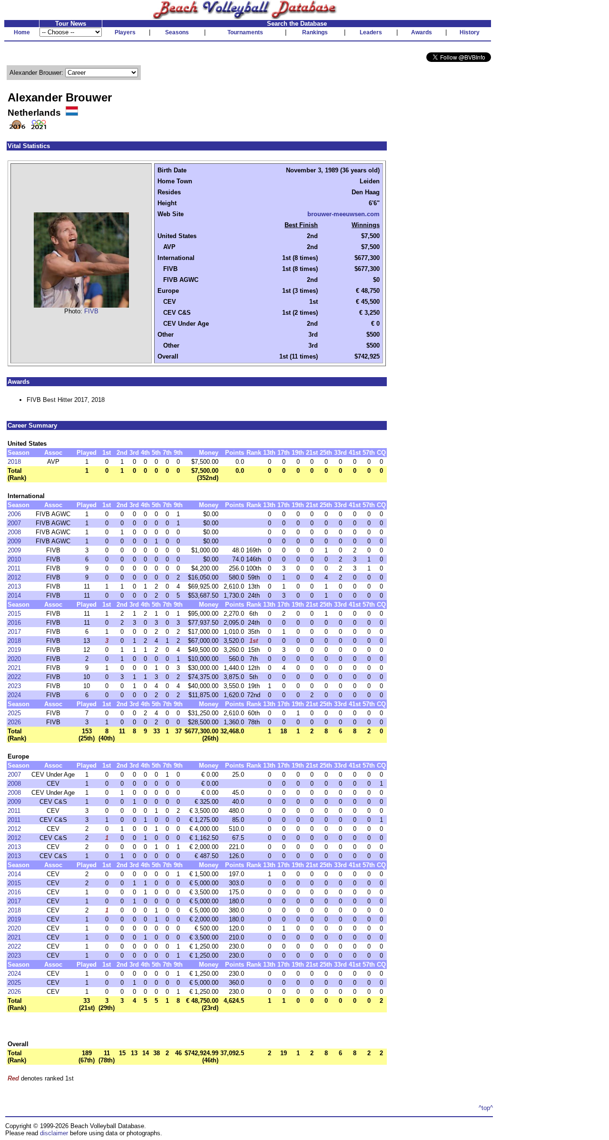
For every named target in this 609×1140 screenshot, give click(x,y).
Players (125, 32)
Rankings (315, 32)
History (470, 32)
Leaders (371, 32)
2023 (14, 686)
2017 (14, 631)
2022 (14, 676)
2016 (14, 622)
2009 (14, 541)
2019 (14, 649)
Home (22, 32)
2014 (14, 595)
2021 (14, 667)
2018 (14, 461)
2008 (14, 532)
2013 (14, 586)
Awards (421, 32)
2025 (14, 713)
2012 (14, 577)
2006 (14, 514)
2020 (14, 658)
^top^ (486, 1107)
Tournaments (245, 32)
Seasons (177, 32)
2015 (14, 613)
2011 (14, 568)
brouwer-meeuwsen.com (343, 214)
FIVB (91, 311)
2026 (14, 722)
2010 (14, 559)
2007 (14, 523)
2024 (14, 695)
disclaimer (54, 1133)
